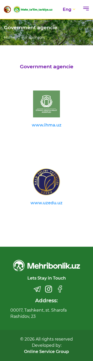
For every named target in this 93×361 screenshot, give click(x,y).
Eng (67, 9)
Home (9, 37)
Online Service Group (46, 351)
